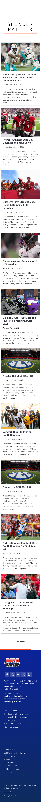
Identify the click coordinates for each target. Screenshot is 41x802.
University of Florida (13, 701)
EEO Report (9, 762)
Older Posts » (20, 641)
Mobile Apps (9, 756)
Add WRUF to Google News (15, 753)
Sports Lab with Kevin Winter (16, 717)
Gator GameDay (11, 727)
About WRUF (9, 749)
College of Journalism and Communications (15, 697)
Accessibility (8, 792)
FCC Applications (11, 769)
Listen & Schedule (12, 710)
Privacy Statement (10, 796)
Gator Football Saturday (14, 723)
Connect (7, 759)
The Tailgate (9, 720)
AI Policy (8, 772)
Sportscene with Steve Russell (17, 714)
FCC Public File (10, 765)
